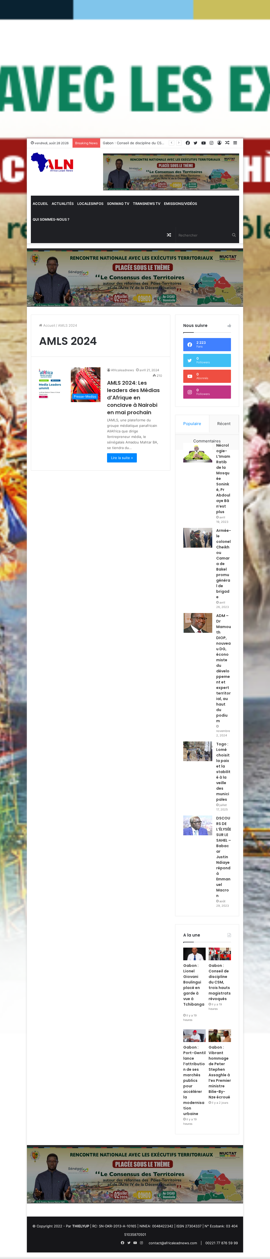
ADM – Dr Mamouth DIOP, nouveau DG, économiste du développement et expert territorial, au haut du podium (223, 668)
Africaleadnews (122, 370)
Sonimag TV (118, 203)
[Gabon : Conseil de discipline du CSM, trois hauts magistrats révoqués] (220, 954)
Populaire (192, 423)
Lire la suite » (122, 458)
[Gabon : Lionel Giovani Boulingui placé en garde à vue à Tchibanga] (194, 954)
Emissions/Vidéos (180, 203)
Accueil (40, 203)
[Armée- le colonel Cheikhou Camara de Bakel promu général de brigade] (197, 538)
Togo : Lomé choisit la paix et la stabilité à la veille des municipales (223, 771)
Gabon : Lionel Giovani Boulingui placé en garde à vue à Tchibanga (193, 987)
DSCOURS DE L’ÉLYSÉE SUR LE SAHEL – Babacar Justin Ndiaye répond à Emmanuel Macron (223, 857)
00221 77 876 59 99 (221, 1243)
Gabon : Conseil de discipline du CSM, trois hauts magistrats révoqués (161, 143)
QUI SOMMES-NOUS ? (51, 219)
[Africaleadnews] (53, 165)
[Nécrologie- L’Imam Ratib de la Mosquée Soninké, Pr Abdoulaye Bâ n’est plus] (197, 452)
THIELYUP (80, 1226)
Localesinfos (90, 203)
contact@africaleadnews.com (173, 1243)
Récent (223, 423)
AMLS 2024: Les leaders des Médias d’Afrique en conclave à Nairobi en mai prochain (133, 397)
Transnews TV (146, 203)
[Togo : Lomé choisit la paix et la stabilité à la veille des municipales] (197, 751)
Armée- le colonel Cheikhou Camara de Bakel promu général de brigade (223, 564)
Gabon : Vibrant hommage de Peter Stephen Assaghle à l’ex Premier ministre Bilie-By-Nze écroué (220, 1072)
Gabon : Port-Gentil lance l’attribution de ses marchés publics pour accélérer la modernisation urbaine (194, 1080)
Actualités (63, 203)
